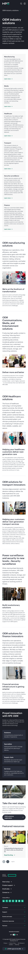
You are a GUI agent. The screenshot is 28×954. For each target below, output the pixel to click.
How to (6, 882)
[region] (14, 844)
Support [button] (4, 912)
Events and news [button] (7, 916)
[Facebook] (16, 901)
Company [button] (5, 907)
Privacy (5, 943)
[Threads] (13, 901)
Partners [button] (4, 925)
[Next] (7, 861)
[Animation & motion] (14, 935)
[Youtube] (19, 901)
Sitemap (17, 944)
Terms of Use (12, 943)
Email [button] (5, 889)
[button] (21, 3)
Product (7, 885)
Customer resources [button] (8, 921)
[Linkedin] (3, 901)
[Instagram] (10, 901)
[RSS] (22, 901)
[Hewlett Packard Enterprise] (5, 4)
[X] (7, 901)
